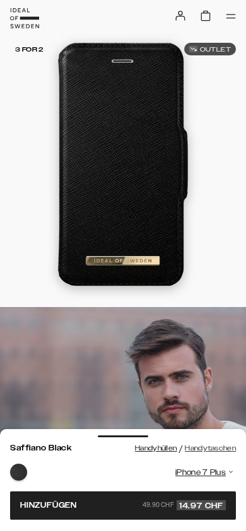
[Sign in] (180, 15)
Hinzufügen (121, 505)
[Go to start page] (24, 18)
